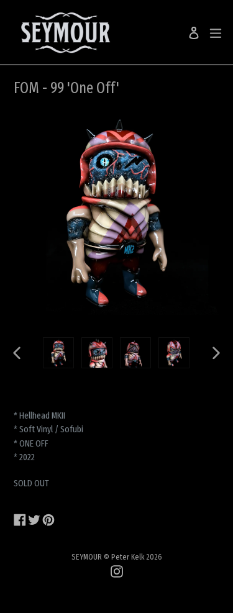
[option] (58, 352)
